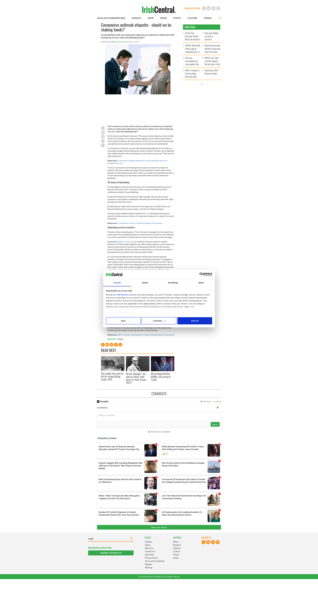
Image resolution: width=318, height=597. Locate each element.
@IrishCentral (122, 41)
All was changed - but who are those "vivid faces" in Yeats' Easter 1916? (136, 378)
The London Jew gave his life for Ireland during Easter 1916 (112, 376)
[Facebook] (204, 8)
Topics (147, 545)
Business (177, 545)
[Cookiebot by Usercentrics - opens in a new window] (201, 274)
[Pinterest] (218, 8)
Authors (148, 541)
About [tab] (201, 282)
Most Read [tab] (190, 27)
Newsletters (192, 8)
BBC (144, 213)
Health (120, 339)
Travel (176, 554)
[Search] (220, 18)
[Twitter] (209, 8)
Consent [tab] (117, 282)
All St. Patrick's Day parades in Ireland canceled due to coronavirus (146, 335)
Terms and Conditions (154, 561)
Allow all (195, 321)
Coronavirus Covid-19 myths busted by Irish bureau (140, 223)
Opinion (176, 548)
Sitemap (148, 567)
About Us (149, 548)
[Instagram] (214, 8)
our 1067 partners (121, 295)
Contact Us (150, 551)
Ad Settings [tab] (173, 282)
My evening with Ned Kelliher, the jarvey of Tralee (160, 376)
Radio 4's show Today (127, 241)
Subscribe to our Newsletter (110, 553)
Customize (157, 321)
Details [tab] (145, 282)
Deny (123, 321)
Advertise (149, 554)
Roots (175, 558)
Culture (176, 551)
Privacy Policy (151, 558)
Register (149, 564)
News (175, 541)
